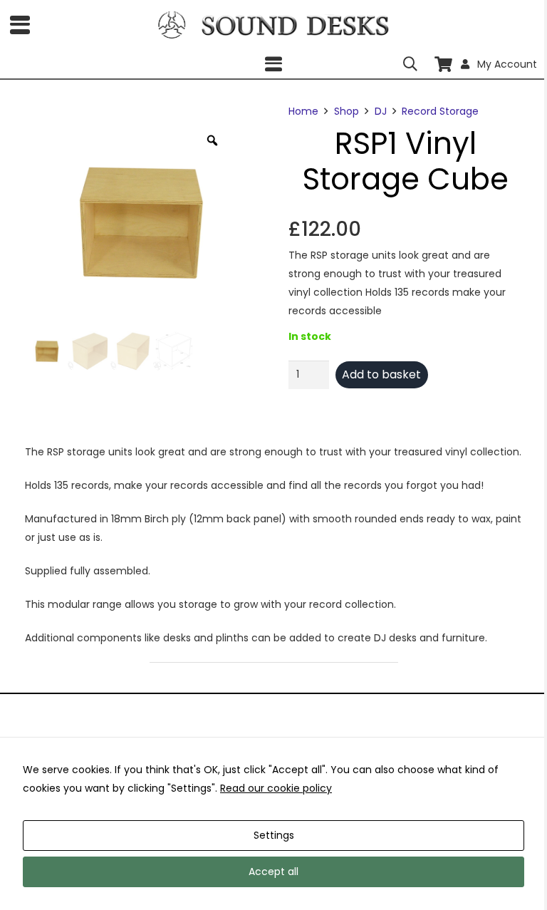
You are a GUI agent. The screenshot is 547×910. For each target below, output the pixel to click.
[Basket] (443, 64)
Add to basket (381, 374)
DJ (381, 111)
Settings (274, 835)
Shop (346, 111)
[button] (20, 25)
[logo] (172, 25)
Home (303, 111)
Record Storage (440, 111)
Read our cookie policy (276, 788)
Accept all (273, 871)
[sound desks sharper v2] (295, 25)
